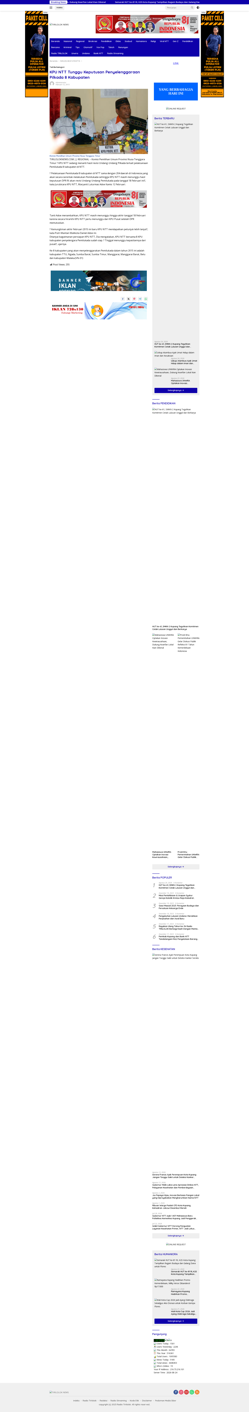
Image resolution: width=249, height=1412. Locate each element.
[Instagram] (181, 1392)
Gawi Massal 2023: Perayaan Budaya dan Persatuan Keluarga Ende (179, 907)
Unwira (74, 53)
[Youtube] (186, 1392)
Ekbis (118, 41)
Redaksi (103, 1400)
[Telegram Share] (140, 299)
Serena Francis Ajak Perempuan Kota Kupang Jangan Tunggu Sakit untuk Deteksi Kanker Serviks (174, 1176)
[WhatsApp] (191, 1392)
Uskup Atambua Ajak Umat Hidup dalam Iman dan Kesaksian (184, 362)
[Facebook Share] (123, 299)
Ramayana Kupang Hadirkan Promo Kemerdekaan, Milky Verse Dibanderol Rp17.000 (184, 1292)
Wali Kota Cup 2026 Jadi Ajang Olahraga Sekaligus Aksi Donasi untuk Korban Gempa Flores (183, 1312)
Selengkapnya (175, 390)
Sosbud (128, 41)
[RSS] (197, 1392)
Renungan (123, 47)
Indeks (60, 7)
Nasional (68, 41)
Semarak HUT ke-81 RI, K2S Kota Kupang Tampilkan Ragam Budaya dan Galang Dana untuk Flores (117, 2)
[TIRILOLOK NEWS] (59, 24)
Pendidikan (106, 41)
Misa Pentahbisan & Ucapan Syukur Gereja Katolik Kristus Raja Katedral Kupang (176, 896)
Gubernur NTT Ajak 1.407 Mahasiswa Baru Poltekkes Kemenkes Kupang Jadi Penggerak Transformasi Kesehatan (174, 1217)
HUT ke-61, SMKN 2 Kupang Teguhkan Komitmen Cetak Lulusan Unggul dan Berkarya (172, 345)
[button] (192, 7)
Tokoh (111, 47)
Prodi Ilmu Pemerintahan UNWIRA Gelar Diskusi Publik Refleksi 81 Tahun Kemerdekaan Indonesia (188, 855)
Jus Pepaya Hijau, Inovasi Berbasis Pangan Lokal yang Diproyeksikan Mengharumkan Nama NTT (175, 1196)
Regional (80, 41)
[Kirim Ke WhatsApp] (146, 299)
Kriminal (67, 47)
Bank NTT (98, 53)
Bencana (55, 47)
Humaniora (141, 41)
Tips (78, 47)
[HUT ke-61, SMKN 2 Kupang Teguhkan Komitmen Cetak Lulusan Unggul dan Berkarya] (175, 231)
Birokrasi (92, 41)
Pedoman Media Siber (165, 1400)
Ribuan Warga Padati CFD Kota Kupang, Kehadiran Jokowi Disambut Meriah (171, 1206)
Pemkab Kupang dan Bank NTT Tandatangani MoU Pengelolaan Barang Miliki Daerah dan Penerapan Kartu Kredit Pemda (179, 937)
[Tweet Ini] (128, 299)
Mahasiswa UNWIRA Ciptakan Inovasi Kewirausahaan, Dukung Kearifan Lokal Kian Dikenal (182, 382)
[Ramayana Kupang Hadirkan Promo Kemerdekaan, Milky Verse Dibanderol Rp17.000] (175, 1283)
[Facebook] (175, 1392)
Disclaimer (147, 1400)
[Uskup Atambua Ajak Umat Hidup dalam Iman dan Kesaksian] (175, 354)
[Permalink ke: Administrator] (52, 83)
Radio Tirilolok (90, 1400)
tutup (45, 12)
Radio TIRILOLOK (59, 53)
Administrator (61, 82)
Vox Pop (100, 47)
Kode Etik (134, 1400)
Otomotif (88, 47)
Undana (86, 53)
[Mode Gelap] (198, 7)
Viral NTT (164, 41)
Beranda (55, 41)
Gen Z (175, 41)
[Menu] (51, 7)
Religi (153, 41)
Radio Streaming (115, 53)
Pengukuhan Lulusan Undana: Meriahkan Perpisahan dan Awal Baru (178, 917)
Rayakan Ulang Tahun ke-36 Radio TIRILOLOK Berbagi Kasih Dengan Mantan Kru (179, 927)
